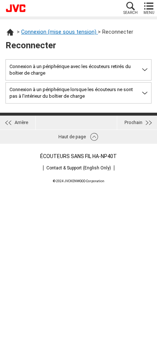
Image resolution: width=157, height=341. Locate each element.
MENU (148, 12)
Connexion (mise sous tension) (59, 32)
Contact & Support (78, 167)
